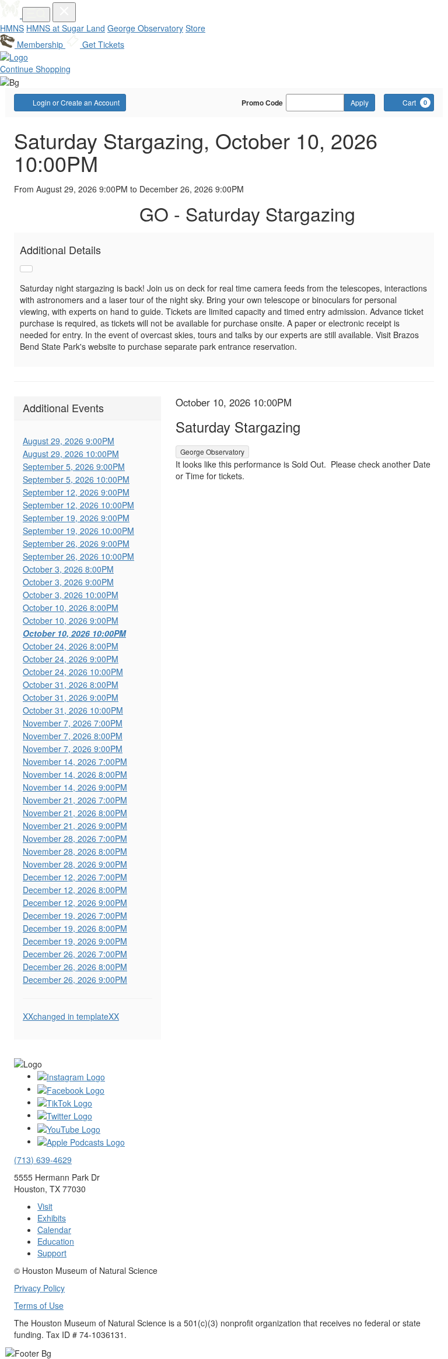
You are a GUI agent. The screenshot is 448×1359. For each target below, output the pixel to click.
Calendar (54, 1229)
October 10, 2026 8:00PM (70, 607)
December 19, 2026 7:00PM (75, 915)
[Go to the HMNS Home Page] (11, 14)
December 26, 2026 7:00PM (75, 954)
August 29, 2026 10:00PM (71, 453)
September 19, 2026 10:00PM (78, 530)
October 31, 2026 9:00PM (70, 697)
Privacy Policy (39, 1288)
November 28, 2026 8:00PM (75, 851)
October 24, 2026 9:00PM (70, 659)
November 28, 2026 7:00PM (75, 838)
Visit (44, 1206)
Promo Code (262, 102)
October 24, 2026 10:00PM (73, 671)
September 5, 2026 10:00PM (76, 479)
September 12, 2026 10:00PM (78, 505)
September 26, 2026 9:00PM (76, 543)
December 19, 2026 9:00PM (75, 941)
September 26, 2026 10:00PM (78, 556)
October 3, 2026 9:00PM (68, 582)
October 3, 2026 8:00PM (68, 569)
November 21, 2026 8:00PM (75, 813)
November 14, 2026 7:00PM (75, 761)
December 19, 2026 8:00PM (75, 928)
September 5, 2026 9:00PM (74, 466)
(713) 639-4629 (43, 1159)
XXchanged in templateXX (71, 1016)
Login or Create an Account (76, 102)
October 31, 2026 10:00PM (73, 710)
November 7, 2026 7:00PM (73, 723)
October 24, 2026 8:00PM (70, 646)
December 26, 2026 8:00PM (75, 966)
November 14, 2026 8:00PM (75, 774)
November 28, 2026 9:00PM (75, 864)
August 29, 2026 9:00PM (68, 441)
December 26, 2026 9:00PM (75, 979)
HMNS (12, 28)
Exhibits (51, 1218)
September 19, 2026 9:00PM (76, 518)
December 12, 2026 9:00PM (75, 902)
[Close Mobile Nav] (64, 12)
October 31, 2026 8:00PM (70, 684)
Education (55, 1241)
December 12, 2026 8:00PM (75, 890)
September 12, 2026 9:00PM (76, 492)
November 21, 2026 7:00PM (75, 800)
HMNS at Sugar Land (65, 28)
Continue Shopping (35, 69)
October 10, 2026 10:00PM (74, 633)
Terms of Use (39, 1305)
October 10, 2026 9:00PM (70, 620)
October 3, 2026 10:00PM (70, 595)
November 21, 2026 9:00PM (75, 825)
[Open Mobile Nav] (36, 14)
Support (51, 1253)
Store (195, 28)
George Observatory (145, 28)
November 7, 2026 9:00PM (73, 748)
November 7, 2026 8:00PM (73, 736)
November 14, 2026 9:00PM (75, 787)
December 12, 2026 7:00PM (75, 877)
